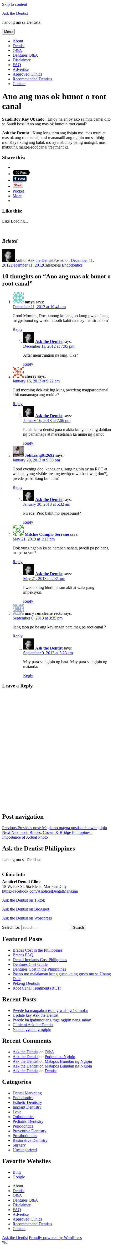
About (18, 41)
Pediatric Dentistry (28, 1121)
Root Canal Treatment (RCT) (37, 988)
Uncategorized (25, 1150)
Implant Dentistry (27, 1107)
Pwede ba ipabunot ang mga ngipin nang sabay (52, 1020)
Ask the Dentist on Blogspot (25, 909)
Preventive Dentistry (30, 1131)
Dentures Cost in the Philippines (39, 969)
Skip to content (14, 4)
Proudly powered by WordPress (55, 1237)
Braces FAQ (23, 955)
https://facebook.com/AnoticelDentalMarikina (40, 891)
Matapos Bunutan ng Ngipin (68, 1061)
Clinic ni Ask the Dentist (33, 1024)
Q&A (17, 50)
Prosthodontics (25, 1135)
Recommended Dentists (32, 79)
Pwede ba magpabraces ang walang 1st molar (50, 1010)
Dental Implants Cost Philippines (40, 959)
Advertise (21, 69)
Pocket (18, 191)
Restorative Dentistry (30, 1140)
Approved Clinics (27, 74)
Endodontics (72, 265)
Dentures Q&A (25, 55)
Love (17, 1112)
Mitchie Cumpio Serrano (47, 534)
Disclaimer (21, 60)
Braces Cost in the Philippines (37, 950)
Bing (17, 1172)
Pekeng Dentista (26, 983)
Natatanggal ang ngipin (32, 1029)
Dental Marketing (27, 1093)
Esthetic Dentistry (27, 1102)
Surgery (19, 1145)
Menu (8, 32)
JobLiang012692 (39, 455)
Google (19, 1177)
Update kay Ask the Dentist (35, 1015)
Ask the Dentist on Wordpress (27, 918)
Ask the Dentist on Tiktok (23, 900)
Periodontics (23, 1126)
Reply (18, 329)
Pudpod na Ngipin (60, 1056)
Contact (19, 83)
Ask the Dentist (15, 13)
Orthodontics (23, 1116)
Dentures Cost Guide (30, 964)
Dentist (18, 45)
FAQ (17, 64)
